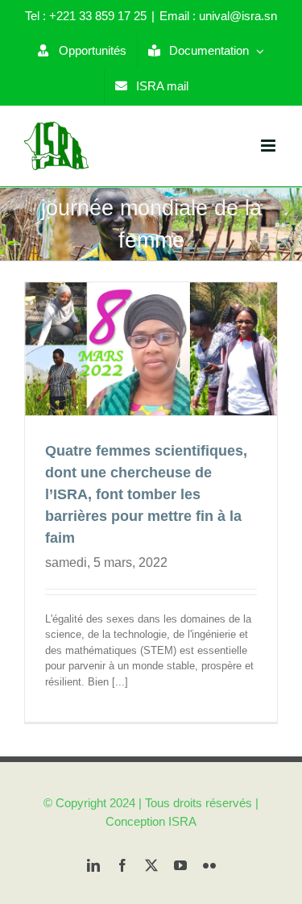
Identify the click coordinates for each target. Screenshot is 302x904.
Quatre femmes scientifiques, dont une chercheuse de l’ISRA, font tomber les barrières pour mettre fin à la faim (146, 494)
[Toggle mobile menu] (269, 145)
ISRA (182, 821)
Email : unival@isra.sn (218, 16)
